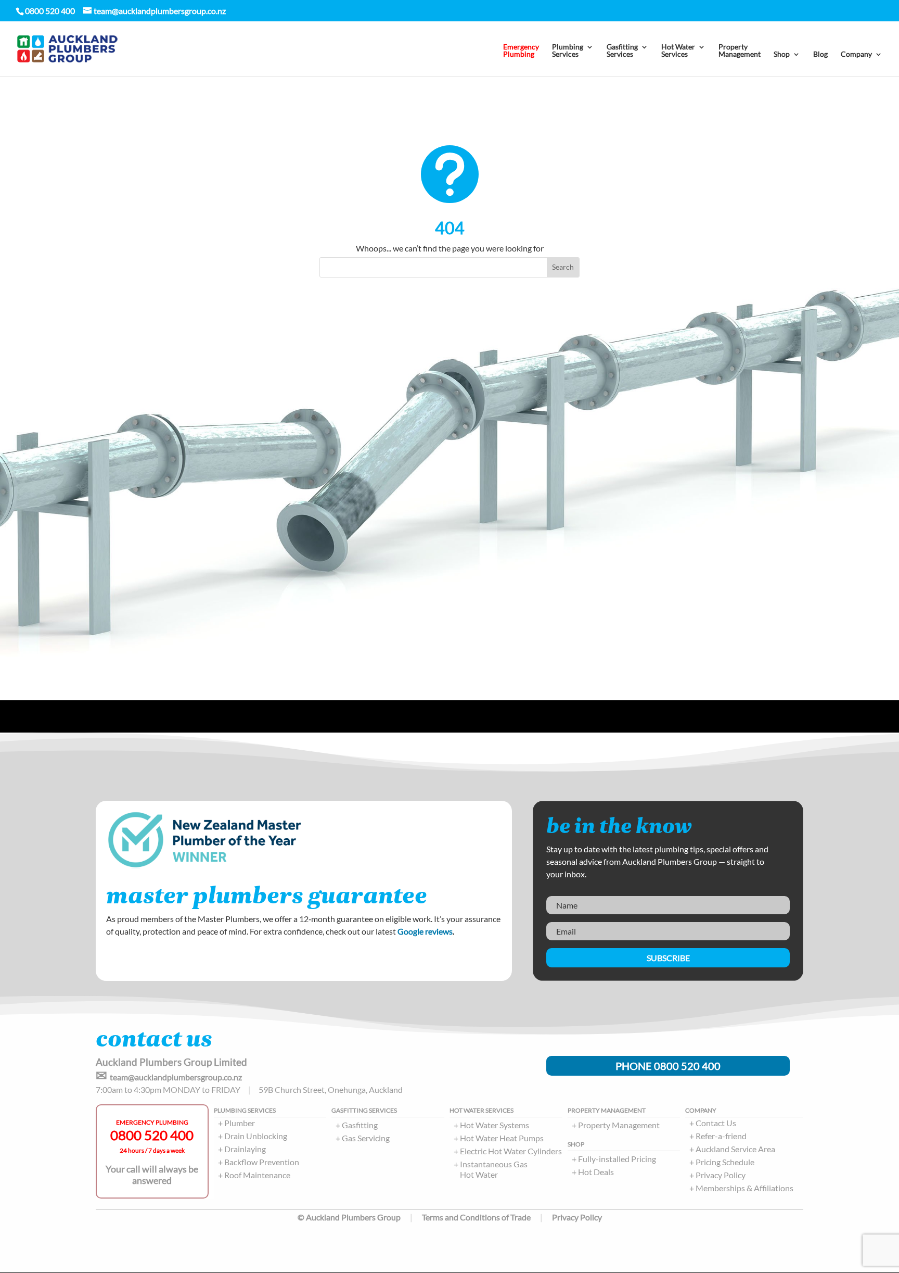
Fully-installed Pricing (617, 1159)
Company (856, 54)
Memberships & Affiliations (744, 1188)
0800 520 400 (152, 1135)
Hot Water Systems (494, 1125)
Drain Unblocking (255, 1136)
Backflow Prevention (261, 1162)
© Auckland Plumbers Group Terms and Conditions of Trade (414, 1217)
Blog (820, 54)
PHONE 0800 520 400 (668, 1066)
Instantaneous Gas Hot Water (494, 1169)
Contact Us (716, 1123)
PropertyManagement (739, 50)
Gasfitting (360, 1125)
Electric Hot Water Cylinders (511, 1151)
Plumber (239, 1123)
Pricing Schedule (725, 1162)
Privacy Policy (721, 1175)
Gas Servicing (366, 1138)
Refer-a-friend (721, 1136)
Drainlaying (245, 1149)
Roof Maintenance (257, 1175)
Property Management (619, 1125)
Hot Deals (596, 1172)
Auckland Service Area (735, 1149)
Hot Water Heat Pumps (502, 1138)
